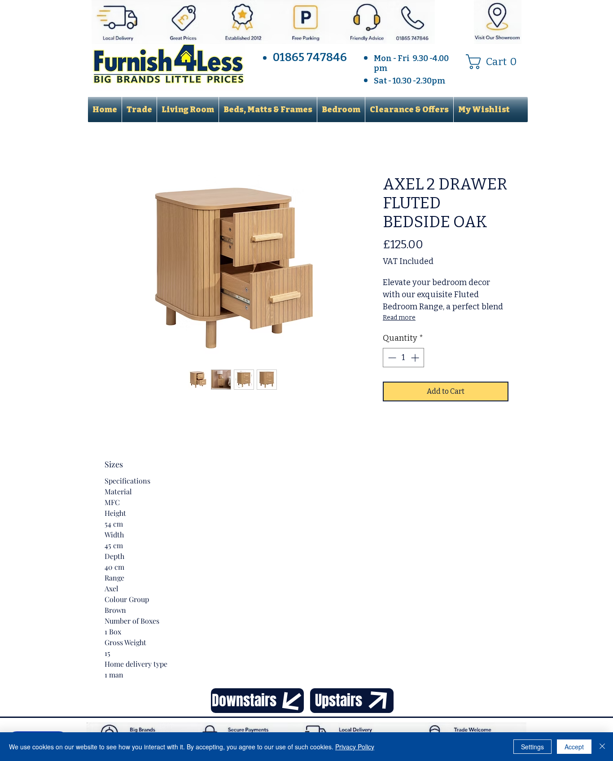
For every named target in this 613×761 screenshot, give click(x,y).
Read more (399, 317)
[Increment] (416, 357)
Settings (532, 746)
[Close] (602, 746)
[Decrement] (391, 357)
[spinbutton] (403, 357)
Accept (574, 746)
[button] (495, 61)
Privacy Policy (354, 746)
